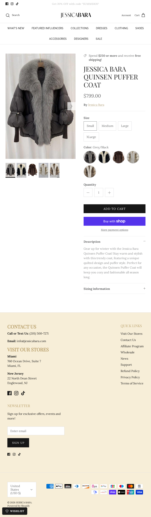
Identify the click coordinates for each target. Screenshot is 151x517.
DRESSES (101, 28)
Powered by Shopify (18, 505)
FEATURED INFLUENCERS (47, 28)
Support (126, 364)
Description (92, 241)
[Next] (71, 106)
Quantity (90, 184)
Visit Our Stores (131, 333)
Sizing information (97, 289)
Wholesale (128, 352)
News (124, 358)
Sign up (18, 442)
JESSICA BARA (23, 502)
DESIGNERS (81, 38)
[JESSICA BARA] (75, 15)
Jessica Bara (96, 105)
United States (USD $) (15, 489)
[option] (41, 106)
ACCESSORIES (58, 38)
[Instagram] (12, 3)
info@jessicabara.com (26, 341)
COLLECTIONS (80, 28)
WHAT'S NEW (15, 28)
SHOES (139, 28)
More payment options (114, 229)
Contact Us (128, 340)
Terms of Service (132, 383)
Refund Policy (130, 371)
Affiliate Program (132, 346)
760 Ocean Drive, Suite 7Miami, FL (24, 361)
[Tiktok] (17, 3)
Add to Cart (114, 209)
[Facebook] (7, 3)
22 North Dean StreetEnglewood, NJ (22, 378)
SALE (99, 38)
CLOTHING (121, 28)
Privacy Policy (130, 377)
